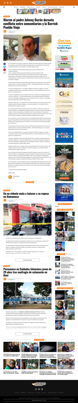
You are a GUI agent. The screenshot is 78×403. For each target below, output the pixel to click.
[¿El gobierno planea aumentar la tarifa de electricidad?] (70, 226)
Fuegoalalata (11, 31)
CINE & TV (44, 7)
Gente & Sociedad (52, 7)
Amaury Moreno (42, 400)
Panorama (22, 7)
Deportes (61, 7)
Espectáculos (30, 7)
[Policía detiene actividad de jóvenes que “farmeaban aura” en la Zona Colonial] (60, 236)
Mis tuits (57, 206)
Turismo (38, 7)
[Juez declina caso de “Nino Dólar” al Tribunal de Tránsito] (60, 226)
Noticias (16, 7)
